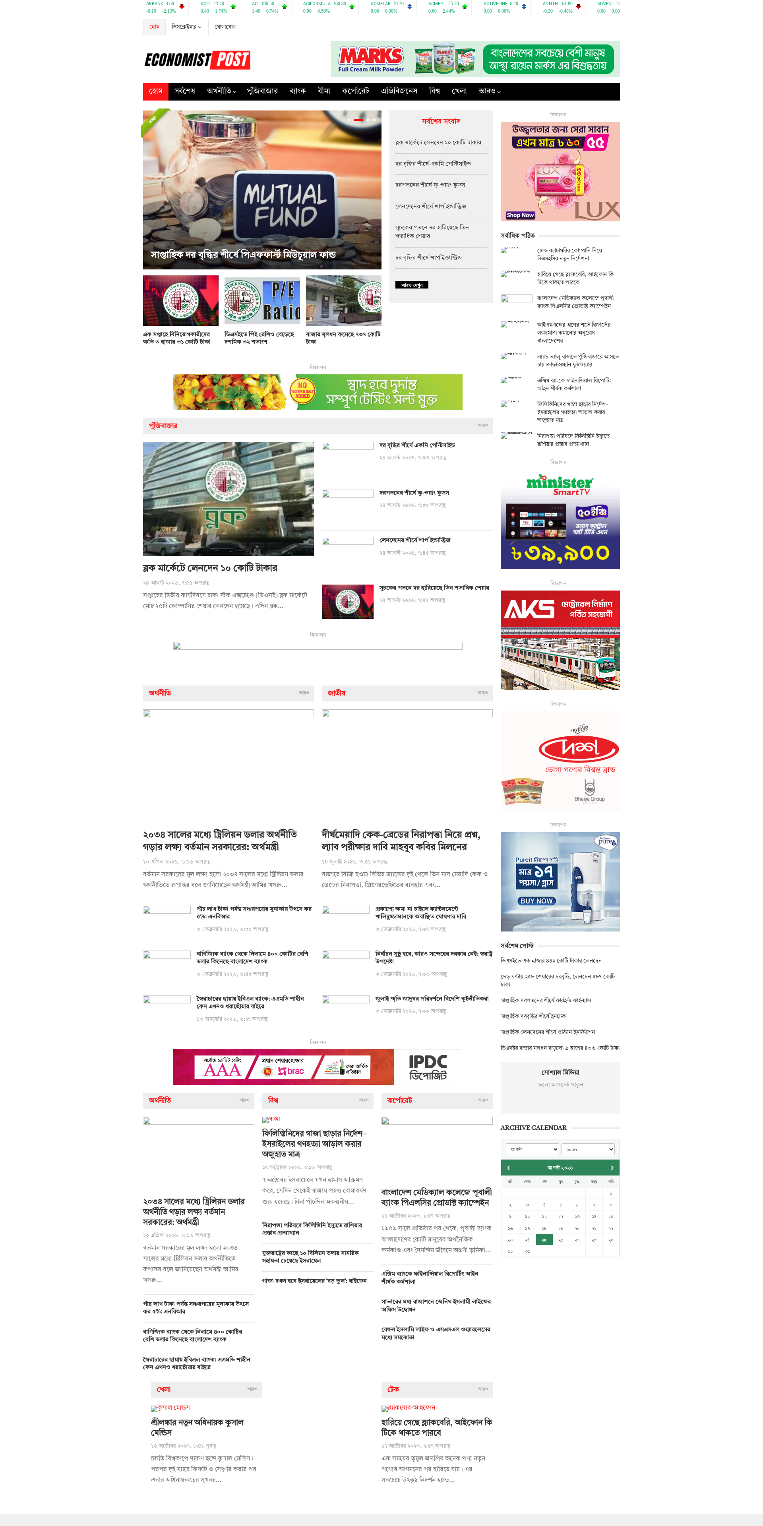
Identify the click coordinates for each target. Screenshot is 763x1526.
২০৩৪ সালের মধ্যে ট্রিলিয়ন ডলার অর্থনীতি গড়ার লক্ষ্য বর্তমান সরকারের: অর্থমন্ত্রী (194, 1212)
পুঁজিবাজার (262, 91)
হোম (154, 27)
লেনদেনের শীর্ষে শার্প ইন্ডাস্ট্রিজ (431, 207)
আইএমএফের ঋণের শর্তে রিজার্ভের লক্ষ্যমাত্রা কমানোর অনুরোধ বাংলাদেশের (573, 333)
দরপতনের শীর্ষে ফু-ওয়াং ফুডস (430, 185)
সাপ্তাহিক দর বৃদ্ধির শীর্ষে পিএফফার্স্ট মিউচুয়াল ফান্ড (243, 255)
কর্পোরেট (355, 91)
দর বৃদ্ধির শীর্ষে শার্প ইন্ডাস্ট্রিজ (428, 258)
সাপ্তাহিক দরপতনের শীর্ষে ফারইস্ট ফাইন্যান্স (546, 1000)
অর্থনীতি (219, 91)
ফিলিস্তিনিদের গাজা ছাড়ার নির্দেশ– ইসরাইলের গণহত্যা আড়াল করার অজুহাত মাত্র (314, 1144)
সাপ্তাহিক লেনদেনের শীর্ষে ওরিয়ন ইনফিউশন (548, 1032)
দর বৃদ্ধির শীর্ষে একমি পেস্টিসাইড (433, 164)
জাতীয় (336, 693)
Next (374, 190)
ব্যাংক (298, 91)
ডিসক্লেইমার (184, 27)
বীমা (324, 91)
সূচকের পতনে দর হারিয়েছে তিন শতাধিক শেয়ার (434, 588)
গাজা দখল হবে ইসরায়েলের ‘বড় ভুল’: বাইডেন (314, 1281)
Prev (151, 190)
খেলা (459, 91)
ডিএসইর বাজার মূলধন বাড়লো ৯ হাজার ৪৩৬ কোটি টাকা (560, 1048)
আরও (487, 91)
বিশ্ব (434, 91)
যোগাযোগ (225, 27)
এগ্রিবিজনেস (399, 91)
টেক (393, 1389)
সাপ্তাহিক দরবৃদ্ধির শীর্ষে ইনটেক (533, 1016)
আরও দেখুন (411, 285)
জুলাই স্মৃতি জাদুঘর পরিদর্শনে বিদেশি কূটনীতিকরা (432, 999)
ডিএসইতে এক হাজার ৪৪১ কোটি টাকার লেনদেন (551, 961)
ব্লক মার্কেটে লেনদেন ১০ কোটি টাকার (438, 143)
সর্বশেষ (184, 91)
